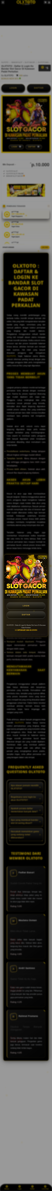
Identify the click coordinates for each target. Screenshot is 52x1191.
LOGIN (26, 606)
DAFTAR (26, 615)
